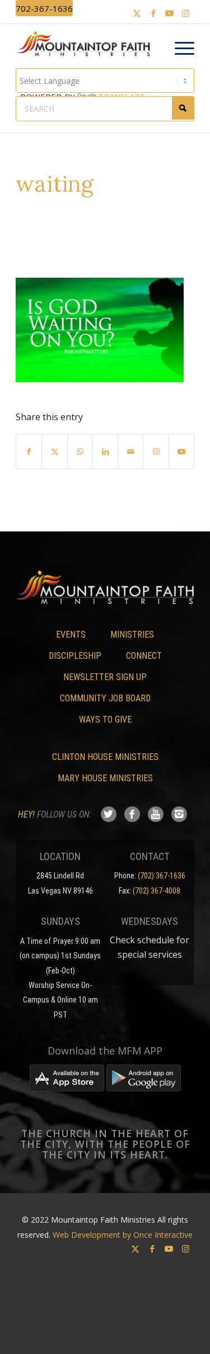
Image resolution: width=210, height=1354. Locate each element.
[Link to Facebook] (153, 13)
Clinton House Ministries (105, 757)
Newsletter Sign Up (105, 677)
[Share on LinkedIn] (105, 451)
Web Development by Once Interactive (123, 1234)
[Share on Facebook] (28, 451)
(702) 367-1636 (161, 875)
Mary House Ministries (105, 778)
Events (71, 634)
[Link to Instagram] (186, 13)
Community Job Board (105, 698)
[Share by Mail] (130, 451)
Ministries (132, 634)
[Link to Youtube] (169, 13)
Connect (144, 655)
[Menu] (179, 48)
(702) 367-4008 (156, 890)
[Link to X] (137, 13)
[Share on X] (54, 451)
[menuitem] (179, 48)
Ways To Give (105, 719)
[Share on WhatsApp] (80, 451)
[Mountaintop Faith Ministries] (87, 45)
